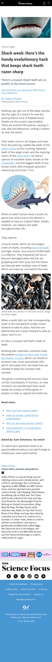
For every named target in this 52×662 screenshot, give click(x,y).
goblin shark (8, 148)
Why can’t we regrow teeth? (22, 410)
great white (23, 155)
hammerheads (40, 247)
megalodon (8, 163)
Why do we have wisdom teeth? (24, 423)
